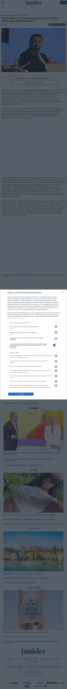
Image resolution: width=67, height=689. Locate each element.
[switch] (55, 326)
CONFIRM (21, 394)
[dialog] (33, 344)
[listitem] (33, 323)
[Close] (63, 292)
